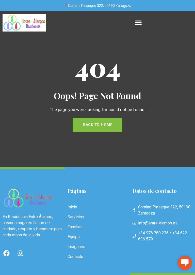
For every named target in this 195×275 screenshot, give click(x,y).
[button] (138, 22)
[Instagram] (20, 253)
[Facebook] (6, 253)
